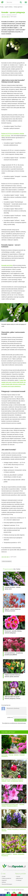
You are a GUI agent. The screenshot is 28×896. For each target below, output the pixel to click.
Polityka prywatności (6, 878)
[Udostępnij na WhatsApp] (8, 895)
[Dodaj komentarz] (19, 895)
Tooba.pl (18, 876)
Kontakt (3, 876)
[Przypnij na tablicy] (14, 895)
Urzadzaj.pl (18, 880)
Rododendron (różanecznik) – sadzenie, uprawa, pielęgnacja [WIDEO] (13, 805)
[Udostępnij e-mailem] (25, 895)
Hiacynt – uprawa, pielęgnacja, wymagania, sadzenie (13, 830)
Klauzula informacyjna (7, 884)
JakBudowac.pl (19, 878)
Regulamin (4, 880)
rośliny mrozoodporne (6, 561)
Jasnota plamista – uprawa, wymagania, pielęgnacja (12, 855)
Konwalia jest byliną (6, 265)
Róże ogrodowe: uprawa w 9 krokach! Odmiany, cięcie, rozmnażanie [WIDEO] (12, 780)
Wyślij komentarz (20, 720)
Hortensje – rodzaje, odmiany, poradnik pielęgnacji (13, 755)
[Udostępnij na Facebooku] (3, 895)
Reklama (4, 882)
